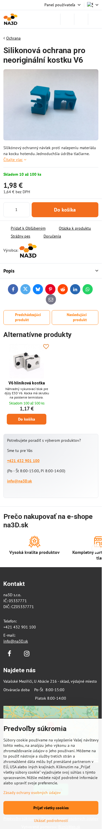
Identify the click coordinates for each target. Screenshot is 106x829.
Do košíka (65, 209)
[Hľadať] (67, 19)
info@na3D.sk (19, 481)
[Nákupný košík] (81, 19)
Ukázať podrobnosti (51, 820)
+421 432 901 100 (23, 460)
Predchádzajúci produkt (28, 317)
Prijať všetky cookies (51, 807)
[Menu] (95, 19)
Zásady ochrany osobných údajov (32, 792)
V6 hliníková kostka (26, 383)
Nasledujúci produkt (77, 317)
